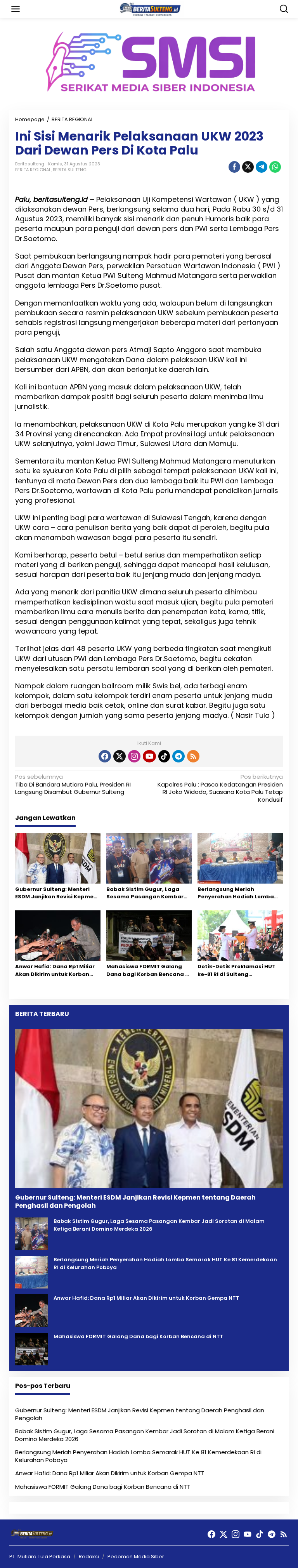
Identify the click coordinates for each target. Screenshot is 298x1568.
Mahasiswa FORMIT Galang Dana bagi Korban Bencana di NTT (148, 970)
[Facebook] (105, 756)
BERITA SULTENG (70, 170)
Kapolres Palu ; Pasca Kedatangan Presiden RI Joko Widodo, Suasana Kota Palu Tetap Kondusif (220, 788)
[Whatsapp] (275, 167)
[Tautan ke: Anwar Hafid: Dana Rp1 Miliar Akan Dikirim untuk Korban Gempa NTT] (31, 1310)
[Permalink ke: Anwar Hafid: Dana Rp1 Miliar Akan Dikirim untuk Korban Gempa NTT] (57, 935)
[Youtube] (149, 756)
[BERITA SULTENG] (151, 8)
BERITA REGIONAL (33, 170)
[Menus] (15, 9)
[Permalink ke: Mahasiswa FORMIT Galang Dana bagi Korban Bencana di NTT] (149, 935)
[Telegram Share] (261, 167)
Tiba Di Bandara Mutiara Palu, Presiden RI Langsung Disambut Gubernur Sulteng (73, 784)
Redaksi (89, 1556)
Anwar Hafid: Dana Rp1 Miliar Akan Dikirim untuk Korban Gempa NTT (55, 970)
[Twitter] (119, 756)
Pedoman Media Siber (135, 1556)
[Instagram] (134, 756)
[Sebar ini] (234, 167)
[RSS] (193, 756)
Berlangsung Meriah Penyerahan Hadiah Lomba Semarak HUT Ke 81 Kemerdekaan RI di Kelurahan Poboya (239, 893)
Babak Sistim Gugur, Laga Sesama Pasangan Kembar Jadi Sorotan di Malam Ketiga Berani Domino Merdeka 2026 (148, 893)
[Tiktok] (164, 756)
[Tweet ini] (248, 167)
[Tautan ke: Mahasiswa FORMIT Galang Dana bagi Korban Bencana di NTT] (31, 1349)
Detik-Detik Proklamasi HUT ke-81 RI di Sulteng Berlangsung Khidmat (236, 970)
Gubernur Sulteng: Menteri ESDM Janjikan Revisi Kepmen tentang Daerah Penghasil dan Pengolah (56, 893)
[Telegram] (178, 756)
